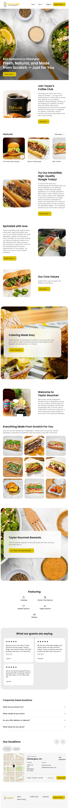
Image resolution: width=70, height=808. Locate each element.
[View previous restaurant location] (57, 741)
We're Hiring (21, 799)
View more (9, 654)
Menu (33, 4)
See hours (50, 778)
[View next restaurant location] (63, 741)
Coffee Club (34, 797)
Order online (61, 778)
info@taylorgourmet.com (49, 767)
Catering (45, 797)
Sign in (48, 4)
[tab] (7, 749)
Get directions (62, 758)
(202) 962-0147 (46, 765)
